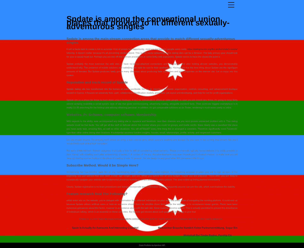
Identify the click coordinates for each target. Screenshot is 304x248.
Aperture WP (159, 245)
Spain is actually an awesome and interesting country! (105, 227)
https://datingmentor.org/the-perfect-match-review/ (212, 49)
